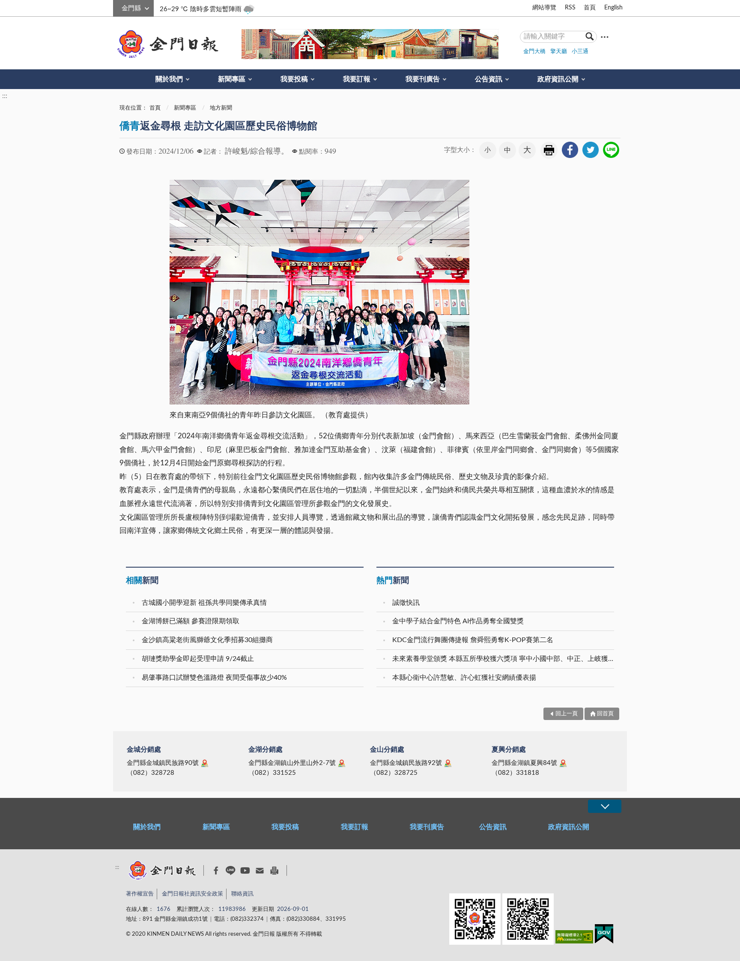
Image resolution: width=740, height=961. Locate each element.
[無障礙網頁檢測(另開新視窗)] (574, 938)
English (613, 8)
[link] (570, 150)
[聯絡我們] (259, 870)
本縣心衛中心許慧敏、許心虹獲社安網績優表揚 (464, 677)
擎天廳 (558, 51)
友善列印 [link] (549, 150)
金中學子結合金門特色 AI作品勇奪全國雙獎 (458, 621)
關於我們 (169, 79)
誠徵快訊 (406, 602)
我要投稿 (294, 79)
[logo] (166, 44)
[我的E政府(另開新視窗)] (604, 935)
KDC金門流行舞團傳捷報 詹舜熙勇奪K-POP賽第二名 (472, 640)
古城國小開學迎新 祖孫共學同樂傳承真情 (204, 602)
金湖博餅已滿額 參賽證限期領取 (190, 621)
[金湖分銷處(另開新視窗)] (341, 763)
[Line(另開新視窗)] (230, 870)
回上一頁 (566, 714)
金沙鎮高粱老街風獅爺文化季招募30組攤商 (207, 640)
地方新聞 (221, 108)
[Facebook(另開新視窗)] (216, 871)
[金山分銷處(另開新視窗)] (448, 763)
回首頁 (605, 714)
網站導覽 (544, 8)
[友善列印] (274, 870)
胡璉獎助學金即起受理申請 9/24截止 (198, 658)
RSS (570, 8)
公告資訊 (488, 79)
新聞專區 (231, 79)
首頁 (590, 8)
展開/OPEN (604, 806)
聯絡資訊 (242, 894)
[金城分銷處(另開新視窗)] (204, 763)
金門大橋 (534, 51)
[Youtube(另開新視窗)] (245, 870)
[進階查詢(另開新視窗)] (604, 37)
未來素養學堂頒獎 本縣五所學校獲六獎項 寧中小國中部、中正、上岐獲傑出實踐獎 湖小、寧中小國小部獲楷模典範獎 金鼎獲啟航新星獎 (504, 658)
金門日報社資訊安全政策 (192, 894)
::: (117, 6)
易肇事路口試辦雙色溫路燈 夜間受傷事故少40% (214, 677)
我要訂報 (356, 79)
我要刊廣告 (423, 79)
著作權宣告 (140, 894)
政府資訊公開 (558, 79)
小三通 (580, 51)
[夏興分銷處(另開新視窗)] (563, 763)
